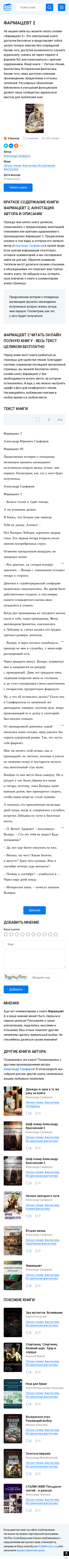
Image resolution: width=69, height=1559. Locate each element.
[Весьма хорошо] (34, 934)
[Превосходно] (56, 934)
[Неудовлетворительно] (6, 934)
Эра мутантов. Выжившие (44, 1312)
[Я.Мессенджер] (6, 146)
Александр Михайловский (42, 1457)
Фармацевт (34, 1265)
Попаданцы (33, 1106)
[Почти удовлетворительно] (12, 934)
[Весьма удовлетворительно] (23, 934)
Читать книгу (18, 187)
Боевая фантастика (38, 1208)
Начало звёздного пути (42, 1196)
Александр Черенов (38, 1494)
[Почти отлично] (45, 934)
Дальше (34, 910)
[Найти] (49, 7)
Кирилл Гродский (36, 1316)
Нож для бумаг (36, 1384)
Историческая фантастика (42, 1140)
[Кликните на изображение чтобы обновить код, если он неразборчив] (16, 977)
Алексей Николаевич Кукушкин (45, 1387)
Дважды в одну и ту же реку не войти (42, 1091)
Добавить (16, 989)
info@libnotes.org (47, 1546)
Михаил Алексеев (36, 1424)
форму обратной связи (31, 1550)
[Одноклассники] (16, 146)
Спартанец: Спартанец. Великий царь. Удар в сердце (42, 1348)
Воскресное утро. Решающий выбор (39, 1418)
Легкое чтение (12, 165)
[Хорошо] (28, 934)
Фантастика (29, 165)
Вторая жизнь (36, 1231)
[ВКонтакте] (11, 146)
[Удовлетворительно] (17, 934)
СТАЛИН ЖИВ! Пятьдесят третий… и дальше (43, 1488)
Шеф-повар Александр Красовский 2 (42, 1161)
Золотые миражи (38, 1453)
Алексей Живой (35, 1356)
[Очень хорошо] (39, 934)
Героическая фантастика (41, 1243)
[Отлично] (50, 934)
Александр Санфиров (17, 155)
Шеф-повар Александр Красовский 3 (42, 1126)
